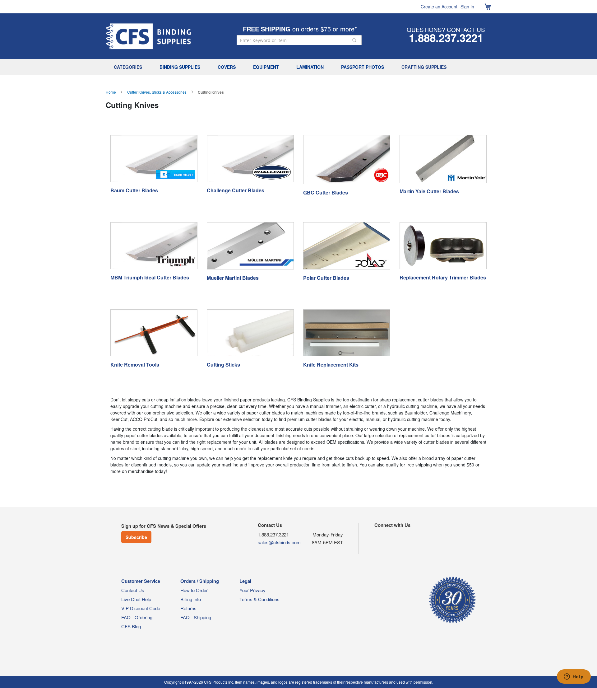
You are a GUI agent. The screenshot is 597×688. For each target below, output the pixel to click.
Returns (188, 608)
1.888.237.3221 (446, 37)
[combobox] (299, 40)
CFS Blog (131, 626)
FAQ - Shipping (195, 617)
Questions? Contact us (446, 29)
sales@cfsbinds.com (279, 542)
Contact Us (132, 590)
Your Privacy (252, 590)
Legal (245, 581)
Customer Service (140, 581)
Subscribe (136, 537)
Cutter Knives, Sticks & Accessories (157, 92)
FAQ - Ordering (136, 617)
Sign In (467, 6)
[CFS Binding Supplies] (149, 36)
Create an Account (439, 6)
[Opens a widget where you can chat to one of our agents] (574, 677)
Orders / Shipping (199, 581)
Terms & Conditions (259, 599)
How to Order (194, 590)
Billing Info (190, 599)
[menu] (298, 67)
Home (111, 92)
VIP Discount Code (140, 608)
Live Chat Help (136, 599)
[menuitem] (129, 67)
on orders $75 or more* (300, 28)
